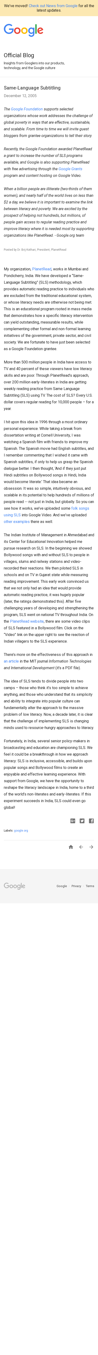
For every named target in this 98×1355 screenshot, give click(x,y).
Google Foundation (27, 109)
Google (62, 886)
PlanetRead (41, 269)
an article (11, 661)
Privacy (77, 886)
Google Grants (70, 169)
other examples (17, 521)
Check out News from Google (53, 6)
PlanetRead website (27, 621)
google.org (21, 830)
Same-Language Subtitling (32, 88)
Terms (90, 886)
